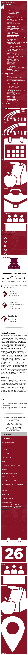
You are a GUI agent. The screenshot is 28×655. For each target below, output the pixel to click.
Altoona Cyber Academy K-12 (14, 33)
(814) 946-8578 (13, 430)
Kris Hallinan (13, 302)
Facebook (5, 238)
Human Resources (11, 63)
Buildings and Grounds (12, 53)
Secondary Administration (16, 49)
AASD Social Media (12, 20)
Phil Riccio (12, 291)
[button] (7, 10)
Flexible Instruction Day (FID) (14, 86)
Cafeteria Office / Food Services (15, 56)
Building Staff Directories (13, 28)
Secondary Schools (11, 32)
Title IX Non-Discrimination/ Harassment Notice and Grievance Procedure (17, 18)
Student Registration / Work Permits (15, 67)
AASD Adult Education (13, 35)
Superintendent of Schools (13, 43)
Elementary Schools (12, 30)
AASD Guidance (11, 96)
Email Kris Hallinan (15, 308)
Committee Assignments (13, 83)
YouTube (5, 250)
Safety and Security (11, 66)
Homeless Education (12, 36)
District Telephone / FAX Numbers (13, 506)
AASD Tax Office (11, 99)
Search (5, 253)
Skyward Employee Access (13, 100)
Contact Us (9, 22)
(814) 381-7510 (13, 321)
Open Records (10, 16)
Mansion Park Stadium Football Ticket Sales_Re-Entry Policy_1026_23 (15, 286)
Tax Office (9, 69)
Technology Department (13, 70)
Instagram (5, 246)
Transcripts (9, 89)
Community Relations (12, 59)
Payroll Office (10, 64)
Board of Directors (11, 74)
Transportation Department (13, 71)
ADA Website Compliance (13, 23)
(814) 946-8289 (14, 427)
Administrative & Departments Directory (17, 42)
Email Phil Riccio (14, 295)
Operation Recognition (12, 87)
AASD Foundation (11, 94)
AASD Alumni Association (13, 93)
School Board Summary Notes (14, 79)
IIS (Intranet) (10, 101)
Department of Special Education (15, 60)
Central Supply (10, 57)
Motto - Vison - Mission (13, 12)
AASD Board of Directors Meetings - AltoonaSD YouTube (16, 81)
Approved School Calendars (14, 26)
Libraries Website (11, 92)
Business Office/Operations (13, 55)
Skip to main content (6, 1)
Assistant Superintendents (16, 45)
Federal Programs (11, 62)
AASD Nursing (11, 97)
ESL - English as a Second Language (16, 90)
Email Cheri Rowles (14, 319)
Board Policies (10, 76)
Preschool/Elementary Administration (15, 47)
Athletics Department (12, 50)
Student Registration (12, 13)
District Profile (10, 15)
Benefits (9, 52)
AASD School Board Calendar (14, 77)
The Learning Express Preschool (15, 29)
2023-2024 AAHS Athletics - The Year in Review (14, 281)
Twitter (5, 242)
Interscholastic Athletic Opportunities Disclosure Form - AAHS (15, 404)
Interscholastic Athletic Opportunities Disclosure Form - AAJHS (15, 408)
